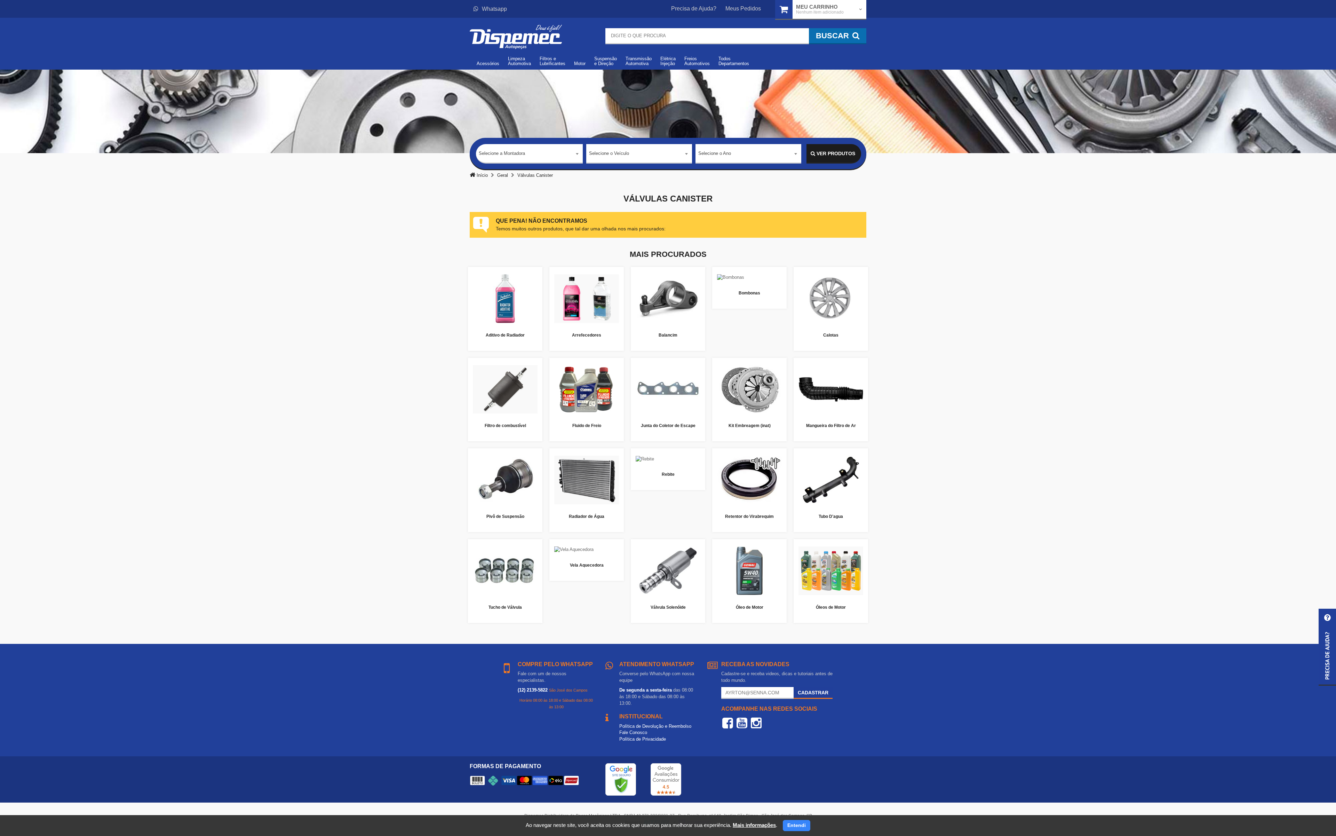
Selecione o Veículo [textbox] (609, 153)
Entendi (796, 825)
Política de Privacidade (642, 739)
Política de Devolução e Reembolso (655, 726)
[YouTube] (741, 723)
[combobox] (529, 154)
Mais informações (754, 825)
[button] (1327, 647)
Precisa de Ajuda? (693, 8)
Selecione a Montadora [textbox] (502, 153)
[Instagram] (756, 723)
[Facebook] (727, 723)
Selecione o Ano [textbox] (714, 153)
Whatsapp (494, 9)
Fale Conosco (633, 732)
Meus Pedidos (743, 8)
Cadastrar (813, 692)
